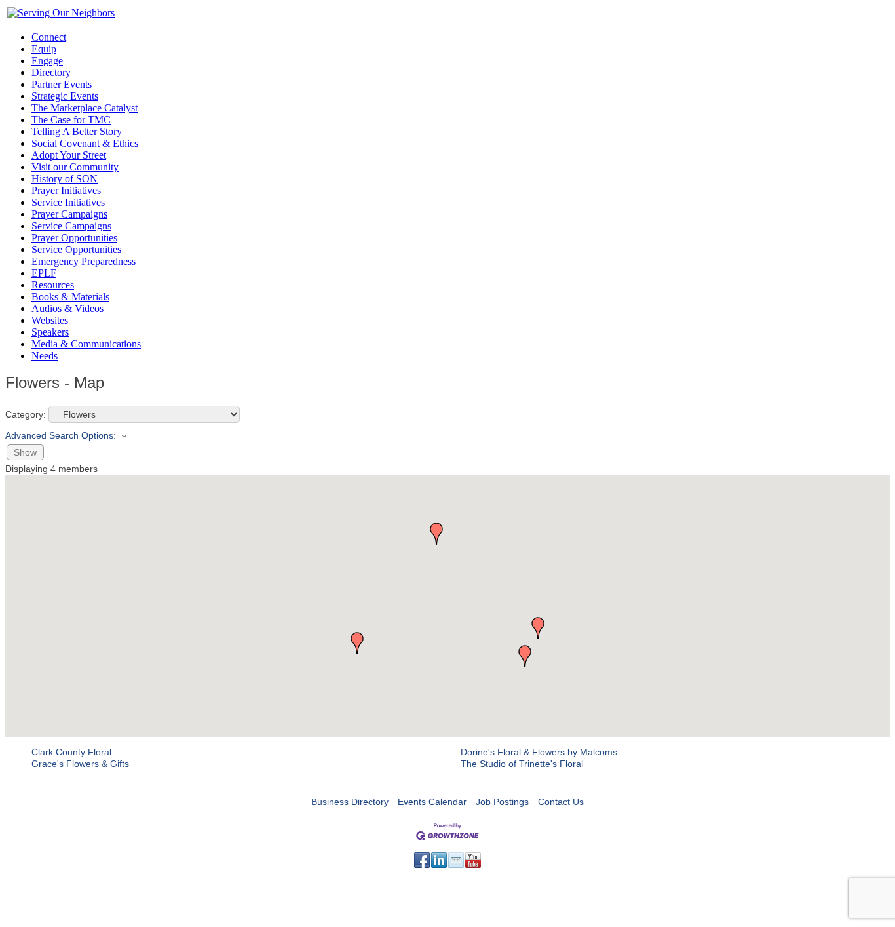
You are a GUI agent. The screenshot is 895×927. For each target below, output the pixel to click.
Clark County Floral (71, 752)
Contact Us (561, 802)
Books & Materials (70, 296)
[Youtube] (473, 860)
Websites (49, 320)
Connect (48, 37)
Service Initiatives (68, 202)
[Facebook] (422, 860)
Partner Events (61, 84)
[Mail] (456, 860)
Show (25, 452)
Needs (44, 355)
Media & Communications (86, 343)
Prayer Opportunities (74, 237)
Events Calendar (432, 802)
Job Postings (502, 802)
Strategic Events (64, 96)
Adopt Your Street (68, 155)
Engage (47, 60)
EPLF (43, 273)
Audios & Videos (67, 308)
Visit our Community (75, 166)
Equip (43, 48)
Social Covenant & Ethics (84, 143)
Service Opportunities (76, 249)
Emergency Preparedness (83, 261)
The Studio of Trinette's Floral (522, 764)
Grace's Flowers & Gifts (80, 764)
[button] (436, 534)
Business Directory (350, 802)
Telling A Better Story (76, 131)
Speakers (50, 332)
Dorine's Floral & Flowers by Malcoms (539, 752)
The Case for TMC (71, 119)
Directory (51, 72)
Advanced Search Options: (60, 435)
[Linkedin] (439, 860)
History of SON (64, 178)
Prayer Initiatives (66, 190)
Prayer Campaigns (69, 214)
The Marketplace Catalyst (84, 107)
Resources (52, 284)
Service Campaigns (71, 225)
